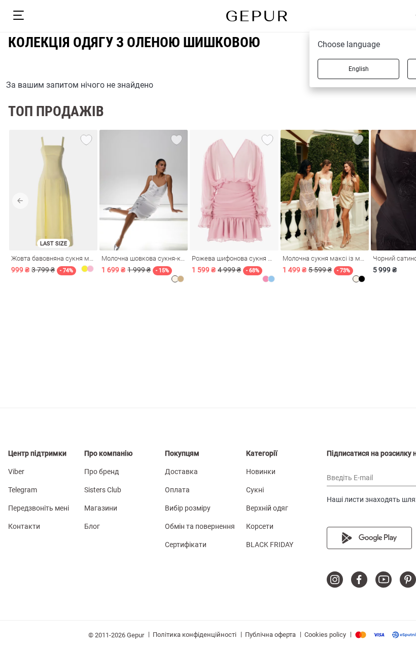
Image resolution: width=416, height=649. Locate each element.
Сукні (255, 490)
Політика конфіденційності (194, 634)
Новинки (260, 471)
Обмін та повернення (200, 526)
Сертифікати (185, 544)
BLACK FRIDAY (269, 544)
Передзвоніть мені (38, 508)
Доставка (181, 471)
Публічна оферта (270, 634)
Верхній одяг (267, 508)
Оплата (177, 490)
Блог (92, 526)
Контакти (24, 526)
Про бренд (101, 471)
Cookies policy (325, 634)
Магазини (100, 508)
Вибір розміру (188, 508)
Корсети (259, 526)
